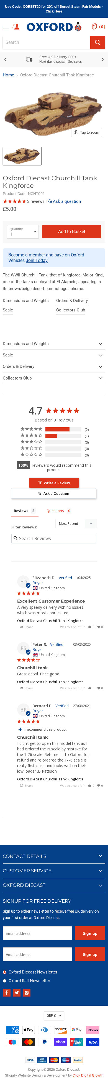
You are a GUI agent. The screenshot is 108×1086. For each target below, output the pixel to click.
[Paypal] (78, 1062)
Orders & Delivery (72, 300)
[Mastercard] (54, 1062)
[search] (46, 42)
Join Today (37, 260)
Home (8, 75)
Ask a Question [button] (56, 493)
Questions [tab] (55, 510)
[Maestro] (66, 1062)
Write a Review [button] (57, 482)
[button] (91, 627)
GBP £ (51, 1016)
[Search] (97, 42)
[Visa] (30, 1062)
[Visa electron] (42, 1062)
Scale (8, 310)
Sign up (90, 933)
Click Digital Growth (88, 1075)
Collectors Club (70, 310)
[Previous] (5, 59)
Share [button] (28, 627)
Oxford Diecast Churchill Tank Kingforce (50, 620)
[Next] (102, 59)
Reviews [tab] (21, 510)
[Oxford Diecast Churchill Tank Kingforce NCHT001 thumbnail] (22, 156)
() (102, 26)
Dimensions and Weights (26, 300)
